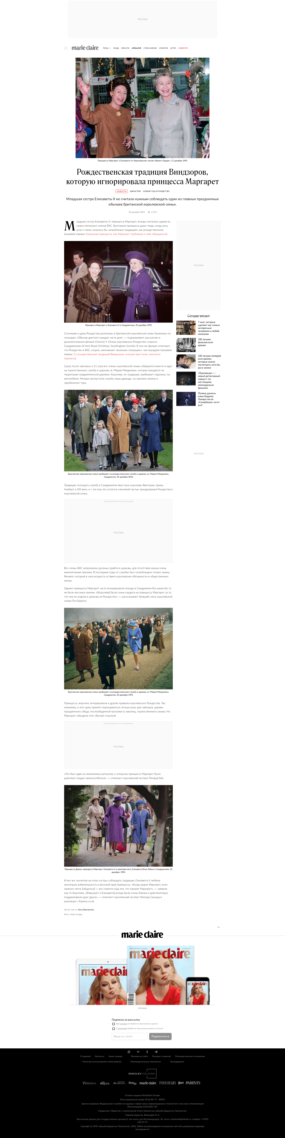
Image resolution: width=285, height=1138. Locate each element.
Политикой (122, 1028)
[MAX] (129, 1052)
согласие (123, 1024)
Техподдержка (177, 1062)
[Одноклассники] (147, 1052)
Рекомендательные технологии (145, 1062)
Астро (173, 48)
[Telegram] (156, 1052)
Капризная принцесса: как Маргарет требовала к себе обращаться (125, 234)
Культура (163, 48)
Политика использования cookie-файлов (102, 1062)
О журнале (85, 1056)
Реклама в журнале (161, 1056)
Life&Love (136, 48)
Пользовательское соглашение (190, 1056)
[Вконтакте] (138, 1052)
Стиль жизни (150, 48)
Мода (116, 48)
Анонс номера (115, 1056)
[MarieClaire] (85, 47)
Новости (183, 48)
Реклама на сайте (139, 1056)
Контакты (99, 1056)
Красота (125, 48)
